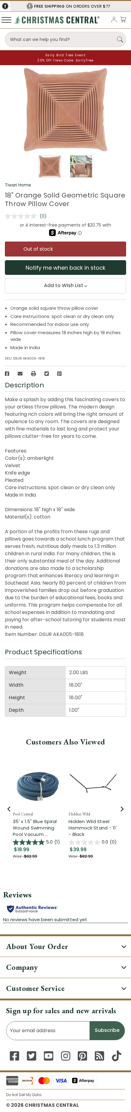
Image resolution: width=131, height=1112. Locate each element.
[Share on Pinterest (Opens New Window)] (59, 373)
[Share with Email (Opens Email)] (20, 373)
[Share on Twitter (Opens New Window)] (46, 373)
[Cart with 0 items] (123, 19)
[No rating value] (22, 216)
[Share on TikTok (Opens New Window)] (116, 1055)
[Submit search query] (120, 39)
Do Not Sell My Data (23, 1094)
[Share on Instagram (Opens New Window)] (65, 1055)
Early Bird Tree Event (65, 55)
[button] (5, 6)
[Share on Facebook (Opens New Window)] (7, 373)
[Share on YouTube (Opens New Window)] (48, 1055)
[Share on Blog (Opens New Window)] (99, 1055)
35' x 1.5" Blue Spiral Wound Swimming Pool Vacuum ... (35, 827)
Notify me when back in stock (65, 268)
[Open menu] (6, 19)
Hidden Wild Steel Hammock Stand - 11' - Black (93, 827)
